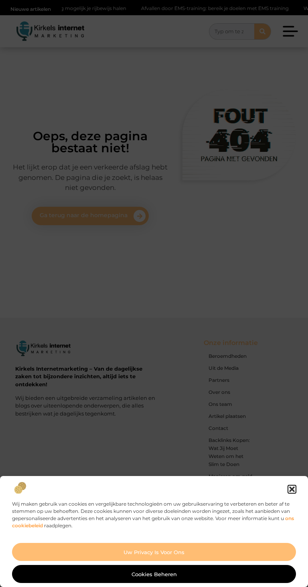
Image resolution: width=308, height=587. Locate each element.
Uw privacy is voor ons (154, 552)
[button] (292, 489)
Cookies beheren (154, 574)
